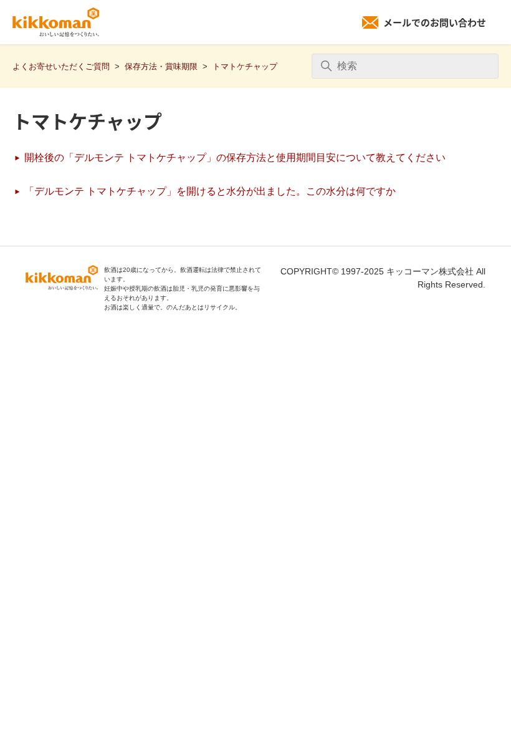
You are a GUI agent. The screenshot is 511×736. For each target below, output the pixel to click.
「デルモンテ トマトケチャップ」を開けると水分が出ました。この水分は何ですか (209, 191)
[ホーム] (55, 22)
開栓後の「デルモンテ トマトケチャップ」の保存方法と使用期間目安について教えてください (234, 157)
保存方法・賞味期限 (161, 66)
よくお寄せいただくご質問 (61, 66)
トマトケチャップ (245, 66)
